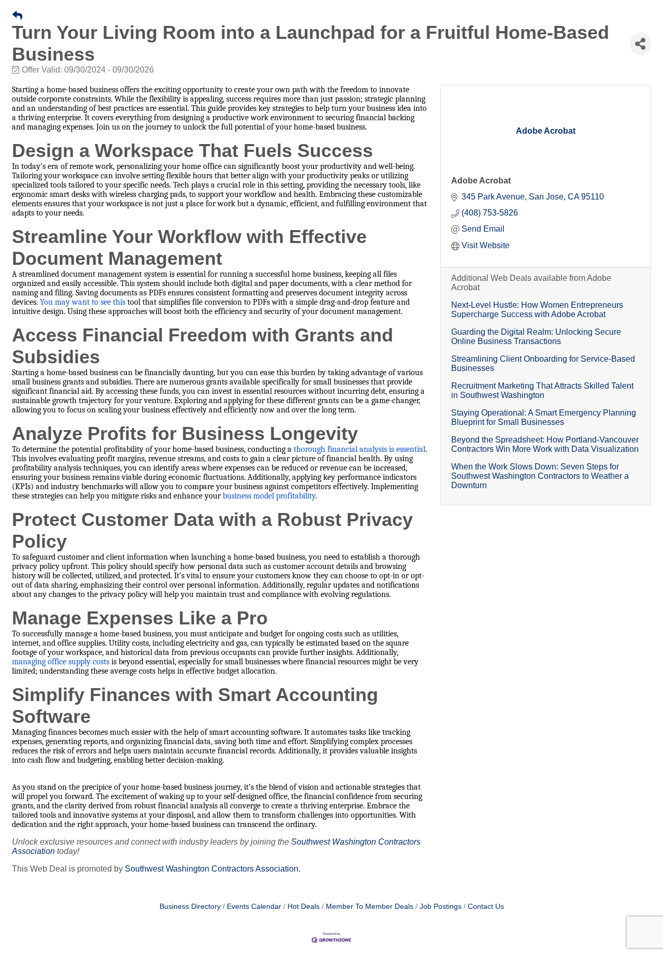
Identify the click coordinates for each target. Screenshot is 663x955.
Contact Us (486, 906)
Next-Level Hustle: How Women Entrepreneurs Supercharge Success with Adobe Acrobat (537, 310)
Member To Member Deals (369, 906)
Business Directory (190, 906)
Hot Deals (303, 906)
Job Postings (441, 906)
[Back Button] (17, 16)
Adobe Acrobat (481, 180)
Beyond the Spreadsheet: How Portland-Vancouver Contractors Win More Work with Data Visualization (545, 444)
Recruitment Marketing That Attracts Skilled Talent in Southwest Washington (542, 390)
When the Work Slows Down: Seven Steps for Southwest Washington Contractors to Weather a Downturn (540, 476)
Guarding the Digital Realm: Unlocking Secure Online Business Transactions (536, 336)
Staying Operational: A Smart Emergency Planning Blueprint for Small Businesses (543, 417)
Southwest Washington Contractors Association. (212, 868)
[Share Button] (640, 43)
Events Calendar (254, 906)
